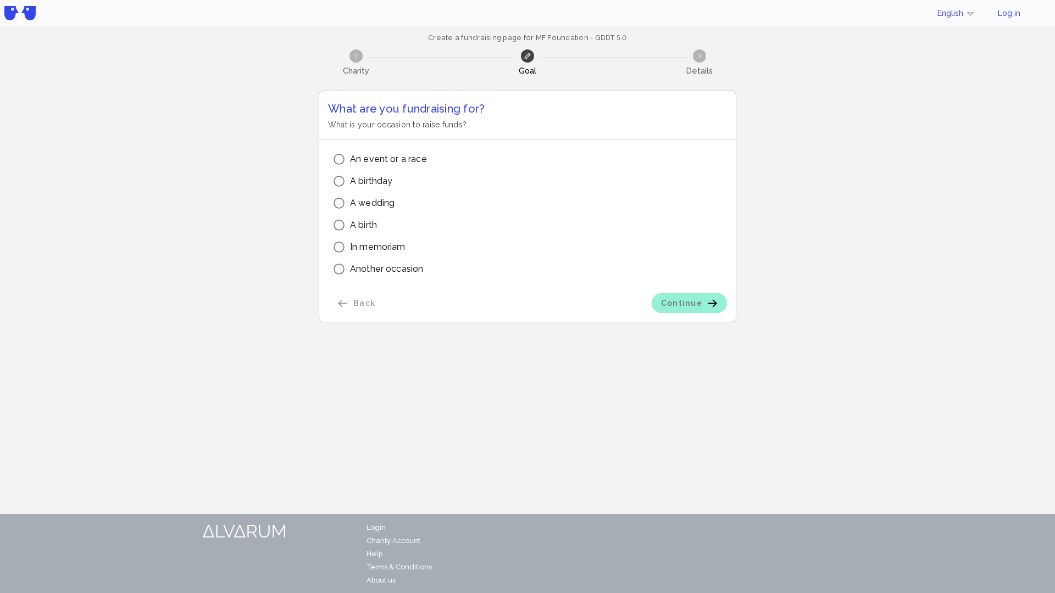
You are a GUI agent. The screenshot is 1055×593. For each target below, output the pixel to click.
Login (376, 527)
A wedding (372, 203)
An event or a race (388, 159)
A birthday (371, 181)
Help (374, 554)
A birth (363, 225)
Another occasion (386, 269)
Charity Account (393, 540)
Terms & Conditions (399, 567)
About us (381, 580)
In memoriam (378, 247)
